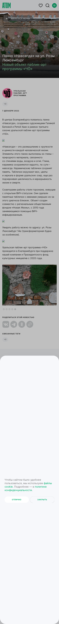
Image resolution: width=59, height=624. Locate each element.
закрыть (42, 500)
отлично (16, 500)
